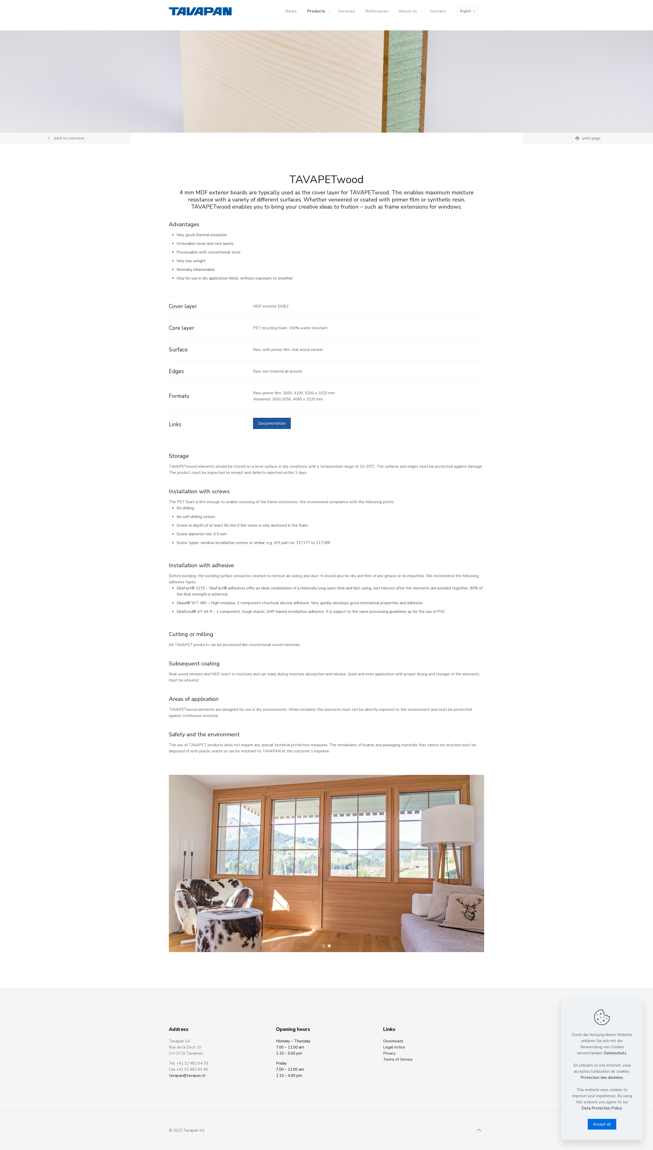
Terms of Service (398, 1059)
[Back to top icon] (478, 1130)
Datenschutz (615, 1053)
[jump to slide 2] (329, 945)
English (465, 11)
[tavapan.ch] (200, 11)
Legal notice (394, 1047)
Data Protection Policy (602, 1108)
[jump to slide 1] (323, 945)
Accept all (602, 1124)
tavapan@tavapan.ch (187, 1075)
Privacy (389, 1053)
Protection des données (602, 1077)
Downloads (393, 1041)
